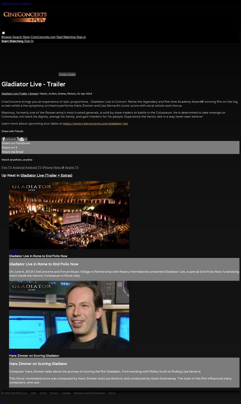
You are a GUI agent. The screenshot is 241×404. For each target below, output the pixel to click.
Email (23, 139)
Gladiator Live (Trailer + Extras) (20, 93)
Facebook (9, 139)
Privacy (54, 392)
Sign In (29, 41)
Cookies (66, 392)
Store (26, 37)
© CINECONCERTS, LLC (14, 392)
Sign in (81, 37)
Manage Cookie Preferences (89, 392)
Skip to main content (16, 3)
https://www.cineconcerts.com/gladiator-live (95, 123)
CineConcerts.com (43, 37)
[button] (3, 33)
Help (34, 392)
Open (72, 74)
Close (63, 74)
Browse (7, 37)
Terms (43, 392)
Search (17, 37)
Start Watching (66, 37)
